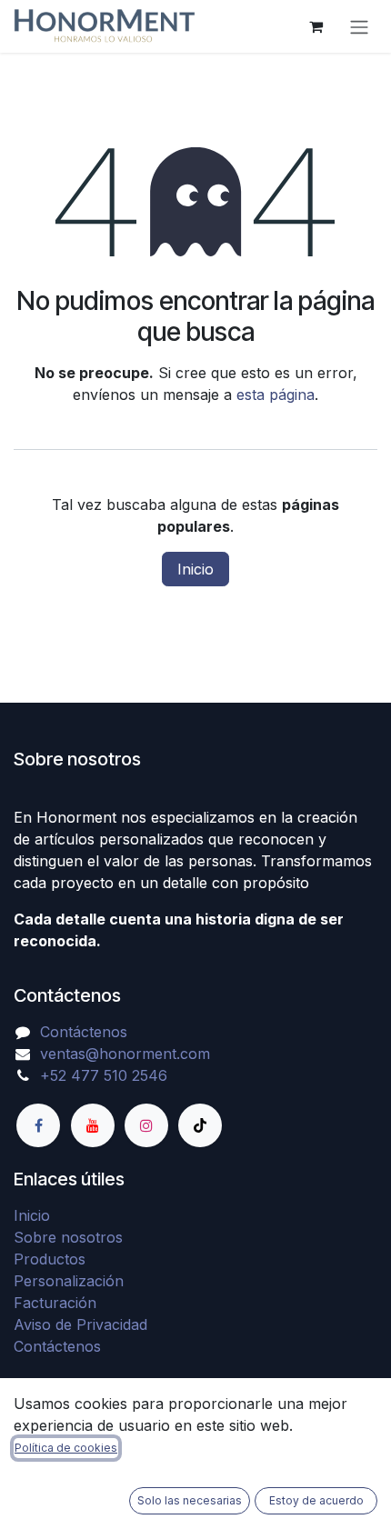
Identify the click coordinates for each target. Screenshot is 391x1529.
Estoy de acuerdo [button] (316, 1500)
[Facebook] (38, 1125)
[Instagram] (146, 1125)
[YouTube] (93, 1125)
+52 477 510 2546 (103, 1075)
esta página (275, 394)
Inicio (195, 569)
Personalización (69, 1281)
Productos (49, 1259)
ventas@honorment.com (125, 1053)
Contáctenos (83, 1032)
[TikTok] (200, 1125)
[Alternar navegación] (359, 26)
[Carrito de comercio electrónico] (315, 26)
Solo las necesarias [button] (189, 1500)
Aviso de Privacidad (80, 1324)
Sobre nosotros (68, 1237)
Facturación (55, 1303)
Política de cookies (66, 1447)
